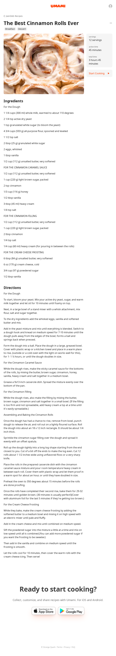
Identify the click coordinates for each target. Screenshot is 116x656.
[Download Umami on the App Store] (44, 611)
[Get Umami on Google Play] (71, 611)
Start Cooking (97, 73)
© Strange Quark (48, 647)
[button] (10, 29)
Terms (59, 647)
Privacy (67, 647)
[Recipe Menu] (111, 23)
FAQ (73, 647)
